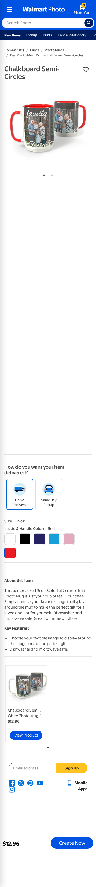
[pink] (69, 539)
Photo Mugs (54, 50)
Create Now (72, 843)
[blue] (39, 539)
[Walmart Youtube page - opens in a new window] (40, 782)
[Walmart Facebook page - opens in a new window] (12, 782)
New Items (12, 35)
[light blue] (54, 539)
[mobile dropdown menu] (9, 9)
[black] (24, 539)
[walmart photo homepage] (43, 9)
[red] (10, 552)
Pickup (31, 35)
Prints (47, 35)
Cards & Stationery (72, 35)
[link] (26, 704)
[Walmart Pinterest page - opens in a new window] (30, 782)
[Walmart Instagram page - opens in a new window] (12, 789)
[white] (10, 539)
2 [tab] (51, 174)
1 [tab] (43, 174)
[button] (85, 69)
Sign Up (72, 768)
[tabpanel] (48, 126)
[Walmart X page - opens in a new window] (21, 782)
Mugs (34, 50)
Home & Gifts (14, 50)
